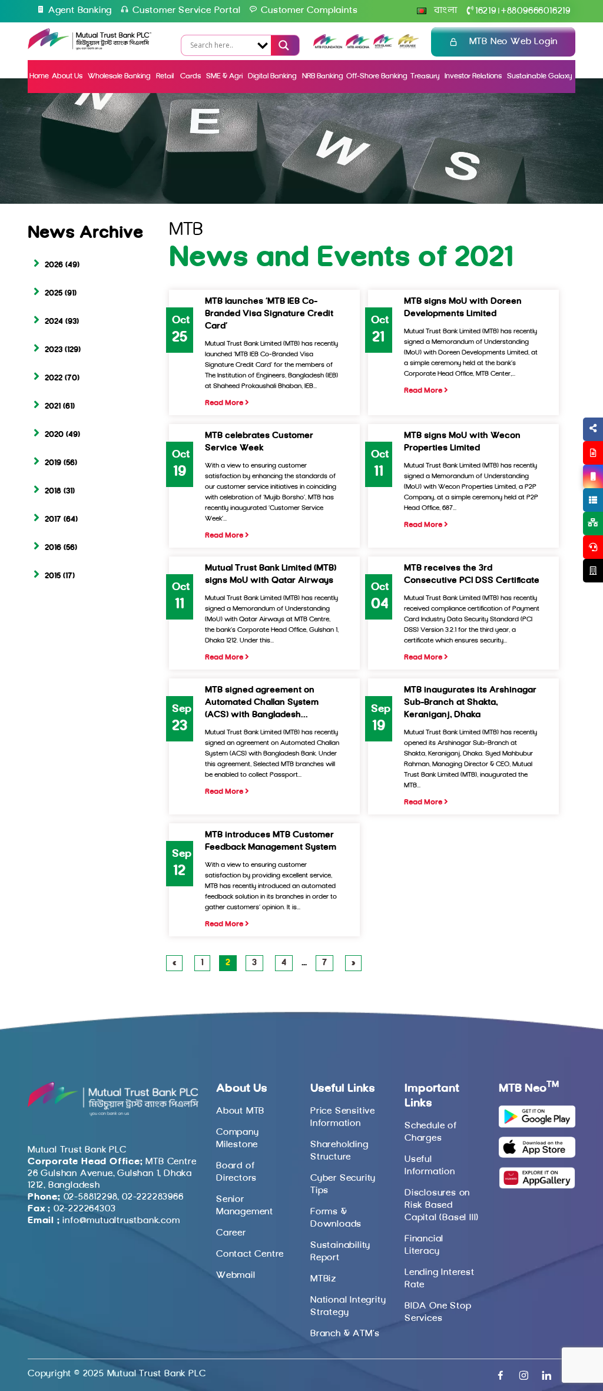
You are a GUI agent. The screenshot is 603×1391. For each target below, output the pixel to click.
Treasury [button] (424, 76)
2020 (54, 434)
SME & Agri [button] (224, 76)
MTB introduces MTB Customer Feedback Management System (270, 841)
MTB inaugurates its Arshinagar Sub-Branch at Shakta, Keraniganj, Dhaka (470, 703)
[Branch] (593, 570)
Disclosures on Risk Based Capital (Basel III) (442, 1205)
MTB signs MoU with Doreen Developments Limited (463, 308)
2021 (53, 406)
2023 (53, 350)
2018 (53, 491)
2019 (53, 463)
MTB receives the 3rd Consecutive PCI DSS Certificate (471, 574)
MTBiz (323, 1279)
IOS (566, 490)
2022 (53, 378)
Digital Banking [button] (272, 76)
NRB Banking (322, 76)
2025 (53, 293)
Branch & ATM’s (345, 1334)
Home (39, 76)
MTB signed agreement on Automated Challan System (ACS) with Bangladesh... (262, 703)
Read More (225, 403)
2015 (53, 576)
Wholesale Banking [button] (119, 76)
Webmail (236, 1275)
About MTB (240, 1111)
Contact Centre (250, 1254)
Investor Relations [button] (473, 76)
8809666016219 (536, 11)
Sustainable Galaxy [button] (539, 76)
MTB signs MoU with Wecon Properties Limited (462, 442)
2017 (53, 519)
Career (231, 1233)
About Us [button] (67, 76)
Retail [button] (165, 76)
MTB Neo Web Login (513, 42)
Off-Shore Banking (376, 76)
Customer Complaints (309, 10)
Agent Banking (80, 10)
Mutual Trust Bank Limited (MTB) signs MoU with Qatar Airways (270, 574)
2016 (53, 548)
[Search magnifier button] (282, 45)
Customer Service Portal (186, 10)
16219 (485, 11)
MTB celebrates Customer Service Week (259, 442)
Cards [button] (190, 76)
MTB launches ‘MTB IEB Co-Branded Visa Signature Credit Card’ (269, 314)
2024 (54, 321)
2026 (54, 265)
